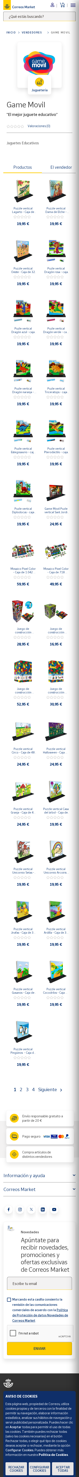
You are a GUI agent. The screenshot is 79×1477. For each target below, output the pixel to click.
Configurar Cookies (39, 1468)
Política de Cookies (53, 1455)
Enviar (39, 1348)
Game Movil (60, 32)
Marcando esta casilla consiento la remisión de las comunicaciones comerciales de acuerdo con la (40, 1309)
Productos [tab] (22, 167)
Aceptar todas (63, 1468)
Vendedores (32, 32)
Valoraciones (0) (39, 126)
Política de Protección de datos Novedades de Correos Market (40, 1315)
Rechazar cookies (16, 1468)
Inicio (11, 32)
